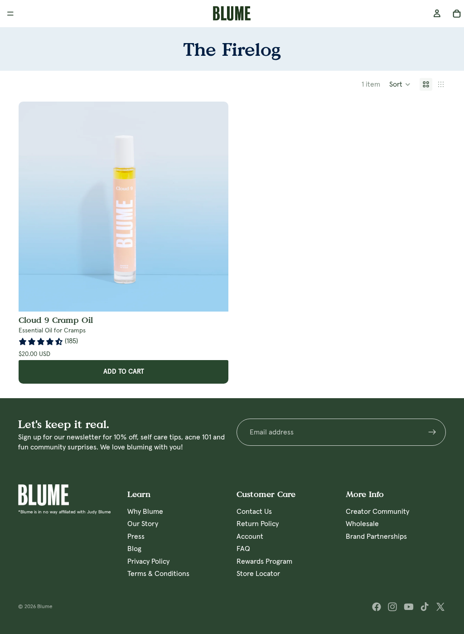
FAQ (243, 548)
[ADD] (221, 297)
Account (250, 536)
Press (136, 536)
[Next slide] (214, 207)
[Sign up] (432, 432)
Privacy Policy (148, 561)
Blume (45, 607)
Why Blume (145, 511)
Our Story (142, 523)
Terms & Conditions (158, 573)
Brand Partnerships (376, 536)
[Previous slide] (32, 207)
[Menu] (10, 13)
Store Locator (258, 573)
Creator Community (377, 511)
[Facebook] (376, 606)
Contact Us (254, 511)
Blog (134, 548)
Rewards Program (264, 561)
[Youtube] (408, 606)
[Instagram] (392, 606)
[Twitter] (440, 606)
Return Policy (258, 523)
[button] (400, 84)
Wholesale (362, 523)
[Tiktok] (424, 606)
